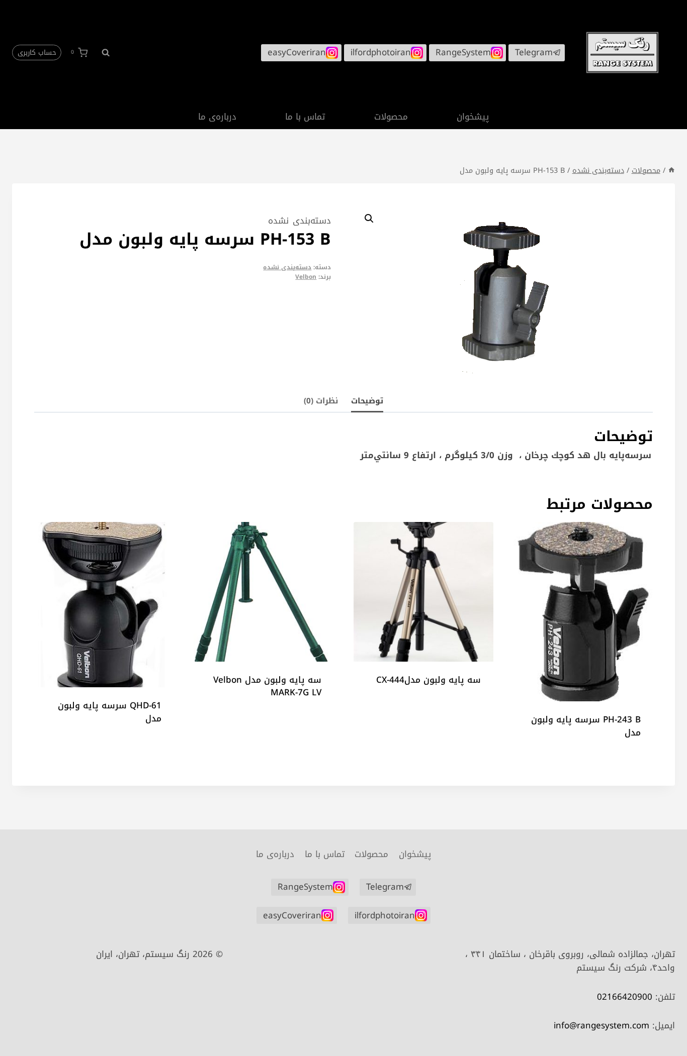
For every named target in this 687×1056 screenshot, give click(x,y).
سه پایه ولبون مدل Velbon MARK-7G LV (267, 686)
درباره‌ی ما (217, 117)
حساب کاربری (37, 52)
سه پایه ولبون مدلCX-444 (428, 680)
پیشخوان (473, 117)
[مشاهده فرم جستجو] (101, 52)
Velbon (305, 276)
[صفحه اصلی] (671, 170)
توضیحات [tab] (367, 400)
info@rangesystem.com (601, 1025)
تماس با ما (305, 117)
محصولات (391, 117)
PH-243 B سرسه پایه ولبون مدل (586, 726)
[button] (369, 218)
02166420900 (624, 997)
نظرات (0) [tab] (321, 400)
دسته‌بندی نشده (299, 221)
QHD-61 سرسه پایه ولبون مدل (109, 711)
